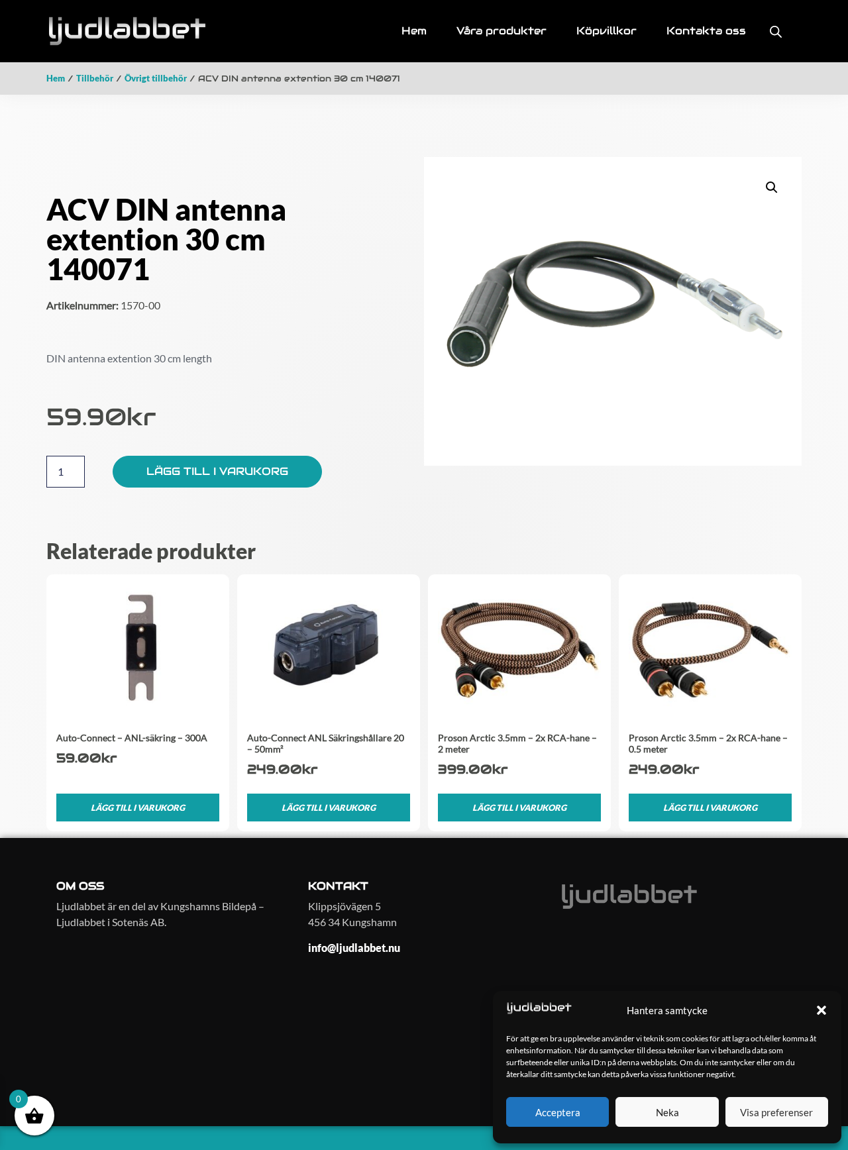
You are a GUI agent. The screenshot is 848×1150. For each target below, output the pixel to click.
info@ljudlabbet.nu (354, 947)
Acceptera (557, 1112)
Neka (667, 1112)
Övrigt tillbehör (156, 78)
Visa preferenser (776, 1112)
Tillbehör (94, 78)
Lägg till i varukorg (217, 471)
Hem (55, 78)
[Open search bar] (775, 31)
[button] (821, 1010)
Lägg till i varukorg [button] (138, 807)
